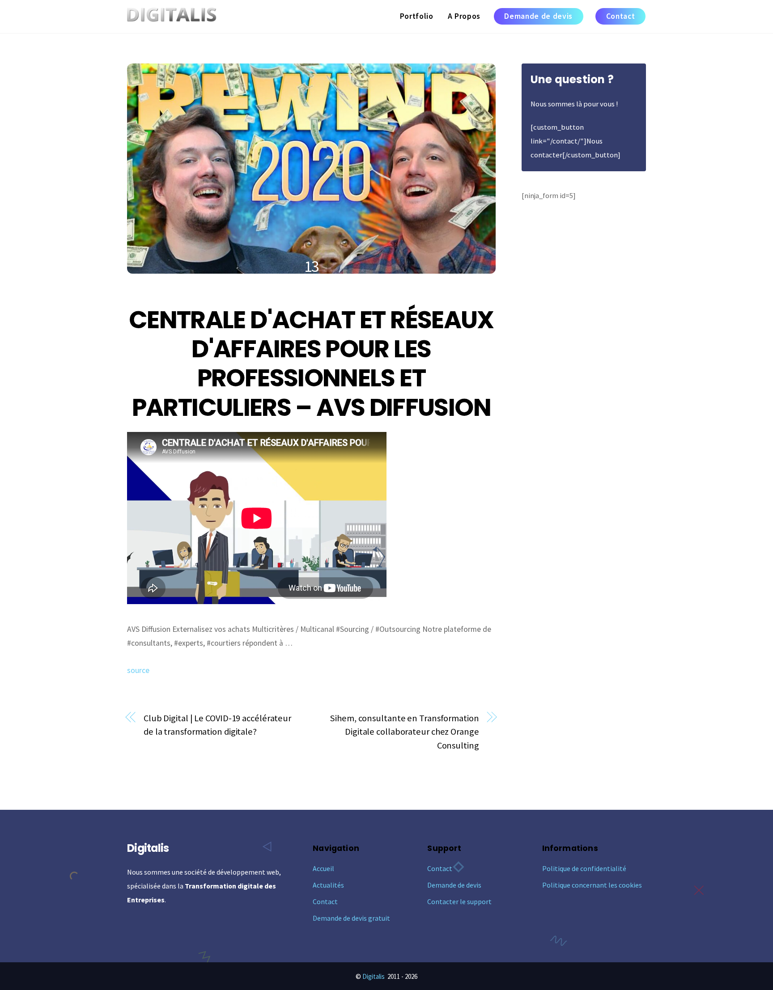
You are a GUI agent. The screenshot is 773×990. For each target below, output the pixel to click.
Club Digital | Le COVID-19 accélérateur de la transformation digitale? (217, 725)
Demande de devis (538, 16)
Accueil (323, 868)
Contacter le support (459, 901)
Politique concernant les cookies (592, 884)
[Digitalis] (172, 16)
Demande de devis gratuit (351, 918)
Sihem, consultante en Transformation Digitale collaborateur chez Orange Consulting (404, 732)
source (138, 670)
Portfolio (416, 16)
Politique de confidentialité (584, 868)
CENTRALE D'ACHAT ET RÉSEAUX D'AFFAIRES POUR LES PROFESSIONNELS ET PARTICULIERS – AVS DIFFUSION (311, 363)
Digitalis (373, 976)
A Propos (464, 16)
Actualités (328, 884)
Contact (620, 16)
